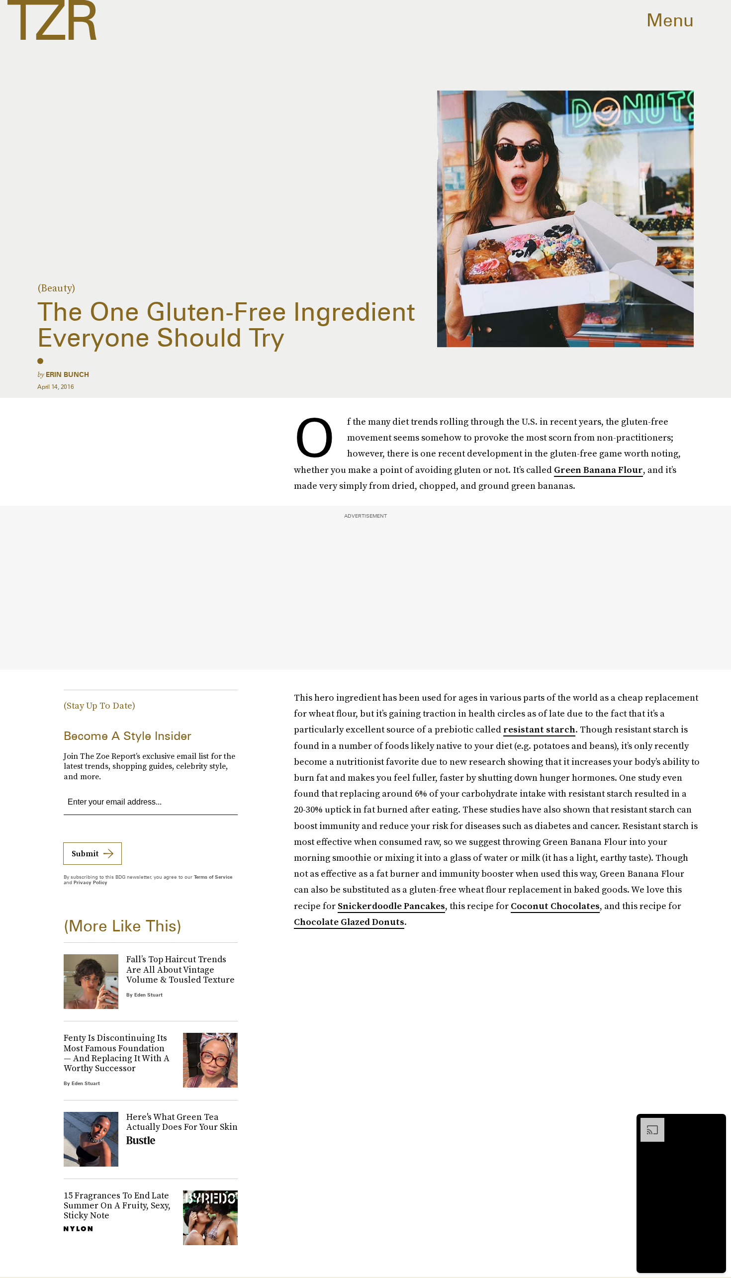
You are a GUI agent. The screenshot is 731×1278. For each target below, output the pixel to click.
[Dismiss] (715, 1123)
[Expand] (647, 1123)
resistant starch (539, 729)
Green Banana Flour (598, 469)
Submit (85, 853)
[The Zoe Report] (51, 20)
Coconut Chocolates (555, 906)
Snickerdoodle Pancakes (391, 906)
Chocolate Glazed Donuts (349, 921)
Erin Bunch (67, 374)
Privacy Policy (90, 882)
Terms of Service (213, 877)
